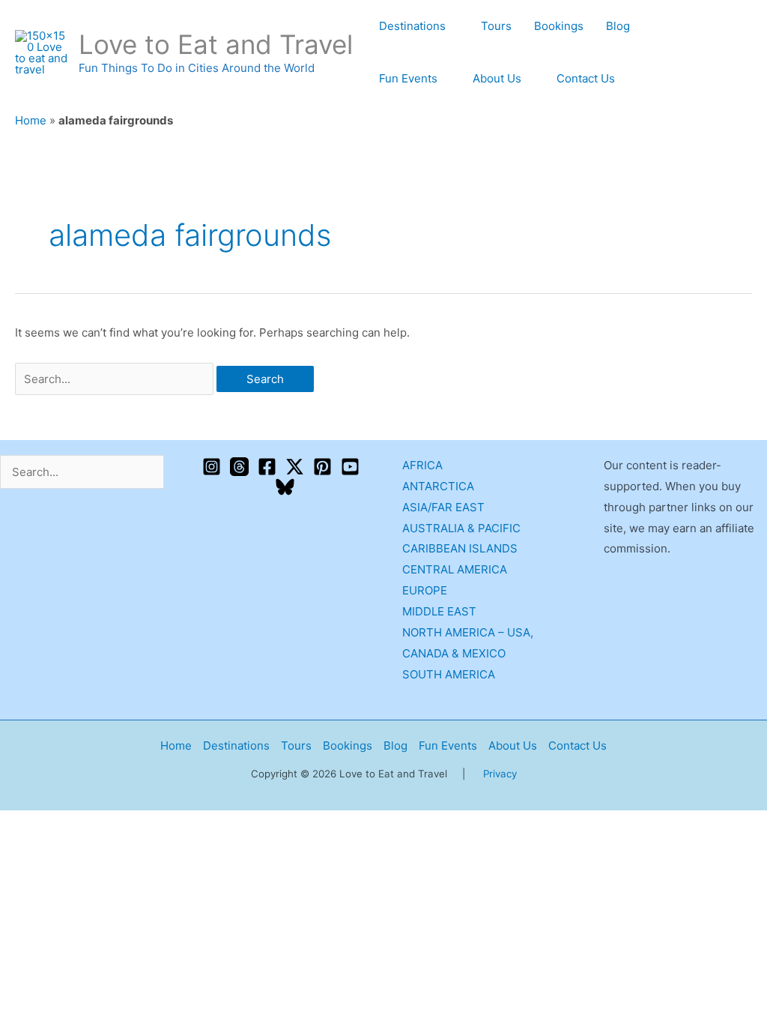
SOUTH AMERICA (448, 674)
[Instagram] (211, 466)
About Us (497, 78)
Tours (496, 26)
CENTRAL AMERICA (454, 569)
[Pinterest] (322, 466)
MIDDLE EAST (439, 611)
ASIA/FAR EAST (443, 507)
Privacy (500, 774)
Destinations (412, 26)
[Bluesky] (285, 487)
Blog (618, 26)
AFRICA (422, 465)
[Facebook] (267, 466)
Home (30, 120)
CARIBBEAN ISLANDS (460, 548)
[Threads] (239, 466)
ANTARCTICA (438, 486)
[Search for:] (115, 379)
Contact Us (586, 78)
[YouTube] (350, 466)
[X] (294, 466)
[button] (747, 53)
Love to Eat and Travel (216, 44)
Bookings (558, 26)
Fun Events (408, 78)
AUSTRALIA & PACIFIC (461, 528)
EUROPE (424, 590)
